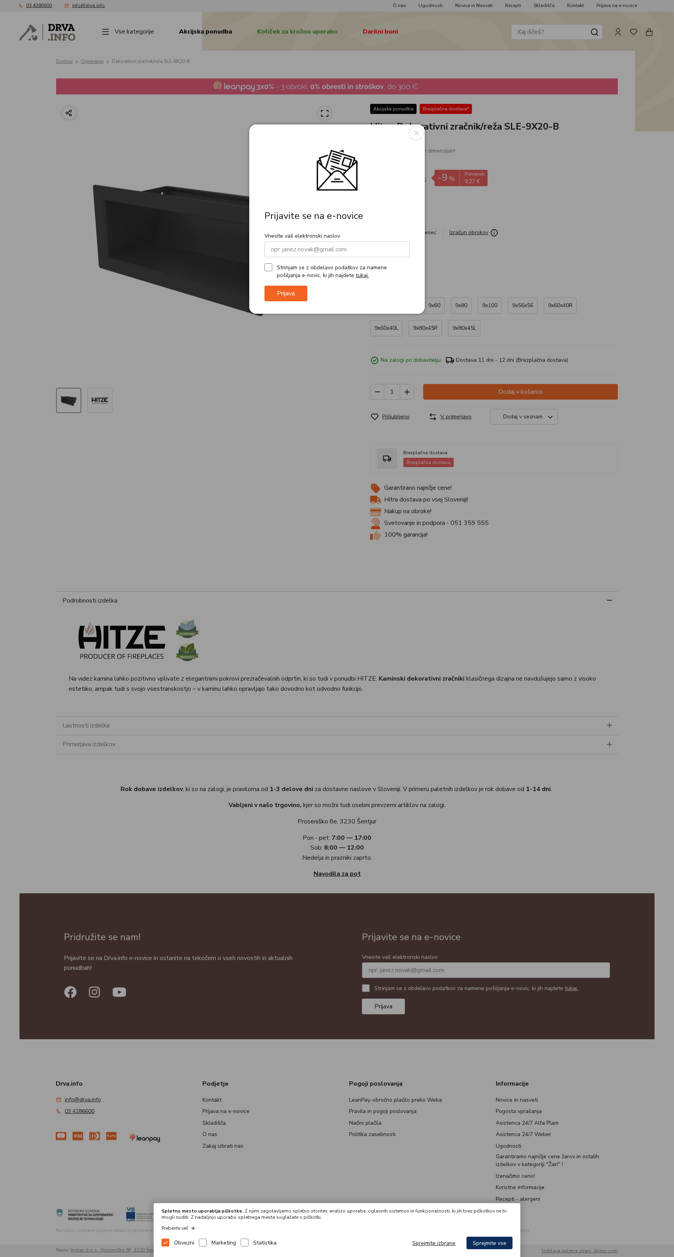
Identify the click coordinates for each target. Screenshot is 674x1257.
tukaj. (362, 275)
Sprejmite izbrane (434, 1243)
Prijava (286, 293)
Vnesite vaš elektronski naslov (302, 236)
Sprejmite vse (489, 1243)
